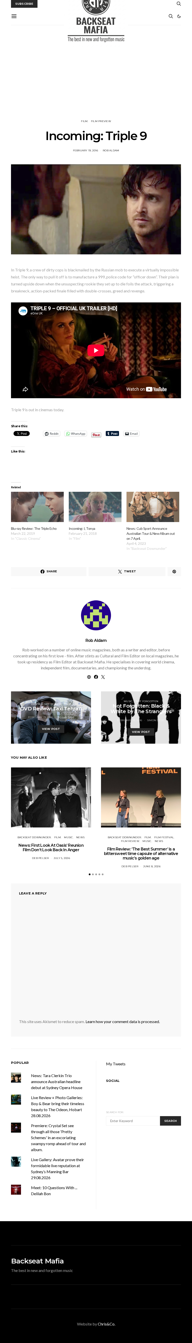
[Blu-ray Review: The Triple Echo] (37, 507)
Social (113, 1081)
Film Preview (101, 121)
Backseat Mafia (37, 1260)
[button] (179, 16)
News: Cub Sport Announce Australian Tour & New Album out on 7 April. (150, 533)
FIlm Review (130, 841)
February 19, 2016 (85, 150)
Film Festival (164, 837)
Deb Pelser (40, 858)
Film (84, 121)
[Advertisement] (96, 72)
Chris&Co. (106, 1323)
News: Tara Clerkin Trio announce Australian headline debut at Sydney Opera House (56, 1081)
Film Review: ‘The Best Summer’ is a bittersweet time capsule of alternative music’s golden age (141, 853)
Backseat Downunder (34, 837)
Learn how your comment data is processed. (123, 1021)
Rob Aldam (111, 150)
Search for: (115, 1112)
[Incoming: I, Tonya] (95, 507)
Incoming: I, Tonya (82, 528)
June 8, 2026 (151, 866)
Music (128, 701)
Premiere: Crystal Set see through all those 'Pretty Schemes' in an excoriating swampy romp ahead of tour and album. (58, 1137)
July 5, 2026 (62, 858)
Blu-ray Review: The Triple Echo (34, 528)
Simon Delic (156, 720)
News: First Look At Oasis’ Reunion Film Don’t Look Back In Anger (51, 847)
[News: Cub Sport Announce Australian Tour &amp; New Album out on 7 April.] (152, 507)
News (80, 837)
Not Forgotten (147, 701)
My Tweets (116, 1063)
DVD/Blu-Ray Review (46, 704)
